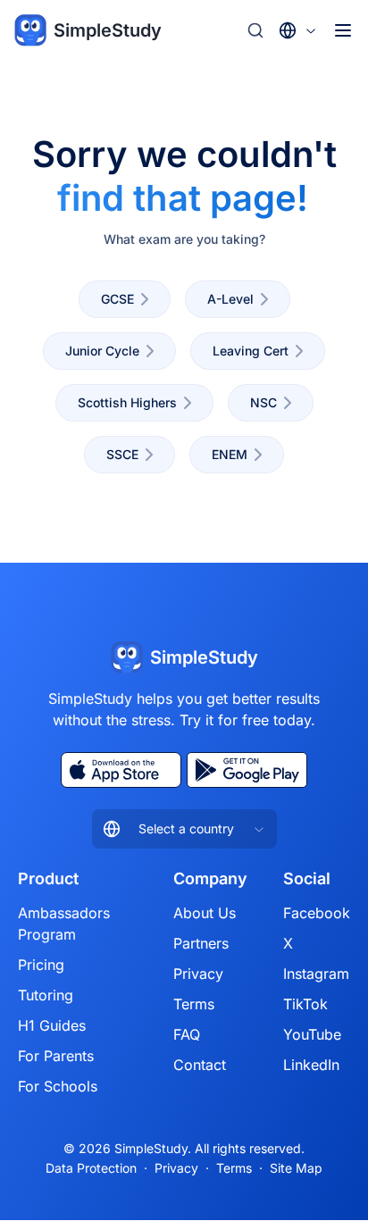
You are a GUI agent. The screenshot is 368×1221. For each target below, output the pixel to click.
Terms (193, 1004)
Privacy (198, 974)
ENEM (229, 454)
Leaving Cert (251, 350)
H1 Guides (52, 1025)
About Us (204, 913)
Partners (201, 943)
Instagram (316, 974)
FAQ (186, 1034)
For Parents (56, 1056)
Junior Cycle (102, 350)
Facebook (316, 913)
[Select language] (298, 30)
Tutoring (45, 995)
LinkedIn (311, 1065)
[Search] (255, 30)
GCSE (117, 298)
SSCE (122, 454)
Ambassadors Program (64, 923)
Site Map (296, 1167)
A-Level (230, 298)
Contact (199, 1065)
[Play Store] (247, 770)
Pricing (41, 965)
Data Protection (91, 1167)
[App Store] (121, 770)
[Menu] (343, 30)
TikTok (305, 1004)
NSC (263, 402)
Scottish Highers (127, 402)
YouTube (312, 1034)
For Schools (57, 1086)
